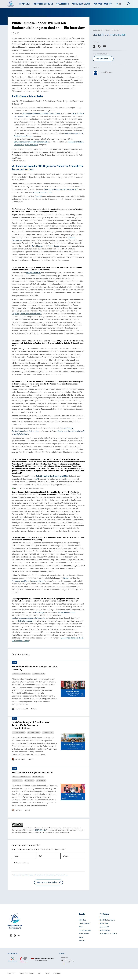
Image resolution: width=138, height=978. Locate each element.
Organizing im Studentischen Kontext (27, 314)
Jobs (39, 973)
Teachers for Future (75, 142)
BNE (37, 479)
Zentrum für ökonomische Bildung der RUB (61, 189)
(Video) (66, 578)
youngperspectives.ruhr (42, 192)
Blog (80, 927)
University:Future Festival (108, 934)
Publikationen (84, 934)
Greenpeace (19, 145)
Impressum (11, 973)
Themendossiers (85, 930)
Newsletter (57, 973)
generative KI (104, 927)
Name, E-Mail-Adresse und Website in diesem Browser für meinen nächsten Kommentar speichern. (41, 875)
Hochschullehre (105, 930)
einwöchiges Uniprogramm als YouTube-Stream (41, 113)
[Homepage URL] (11, 4)
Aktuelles (82, 920)
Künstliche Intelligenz (107, 920)
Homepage (39, 612)
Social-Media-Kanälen (67, 612)
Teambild (38, 196)
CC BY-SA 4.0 (40, 830)
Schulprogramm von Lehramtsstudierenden (31, 142)
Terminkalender (84, 923)
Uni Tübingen (37, 246)
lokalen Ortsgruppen (25, 621)
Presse (47, 973)
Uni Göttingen (53, 246)
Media (81, 937)
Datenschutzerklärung (26, 973)
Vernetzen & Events (81, 4)
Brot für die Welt (31, 145)
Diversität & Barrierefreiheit (109, 35)
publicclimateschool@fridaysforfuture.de (28, 618)
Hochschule (104, 923)
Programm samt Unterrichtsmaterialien (27, 581)
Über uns (82, 941)
